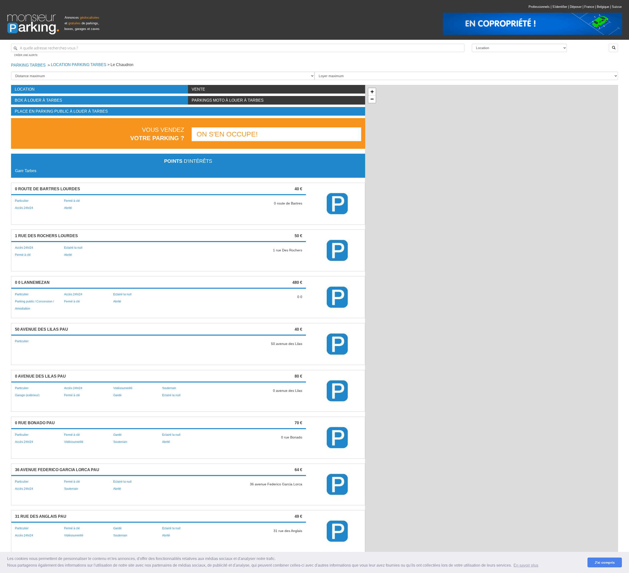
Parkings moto (228, 100)
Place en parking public (61, 111)
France (589, 7)
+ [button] (372, 92)
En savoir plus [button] (526, 565)
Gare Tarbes (25, 171)
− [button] (372, 99)
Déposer (576, 7)
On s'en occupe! (227, 134)
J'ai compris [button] (605, 562)
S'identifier (559, 7)
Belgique (603, 7)
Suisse (617, 7)
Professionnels (539, 7)
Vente (198, 89)
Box (38, 100)
